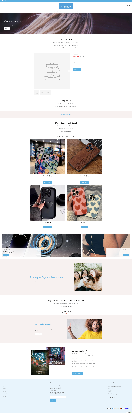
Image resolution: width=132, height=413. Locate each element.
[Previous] (30, 288)
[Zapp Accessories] (66, 6)
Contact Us (4, 388)
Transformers (56, 11)
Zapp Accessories (7, 408)
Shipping (4, 391)
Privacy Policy (5, 393)
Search (4, 398)
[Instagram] (5, 0)
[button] (65, 33)
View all (66, 116)
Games (66, 11)
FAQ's (4, 386)
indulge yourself (47, 182)
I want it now (84, 182)
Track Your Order (127, 0)
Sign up (53, 400)
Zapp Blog (123, 0)
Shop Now (84, 226)
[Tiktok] (114, 397)
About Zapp (119, 0)
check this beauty (47, 226)
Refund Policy (5, 390)
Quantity (74, 62)
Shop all (6, 29)
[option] (66, 23)
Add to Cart (76, 69)
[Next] (69, 71)
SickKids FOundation (77, 373)
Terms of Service (5, 394)
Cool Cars (61, 11)
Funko (70, 11)
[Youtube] (110, 397)
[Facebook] (2, 0)
